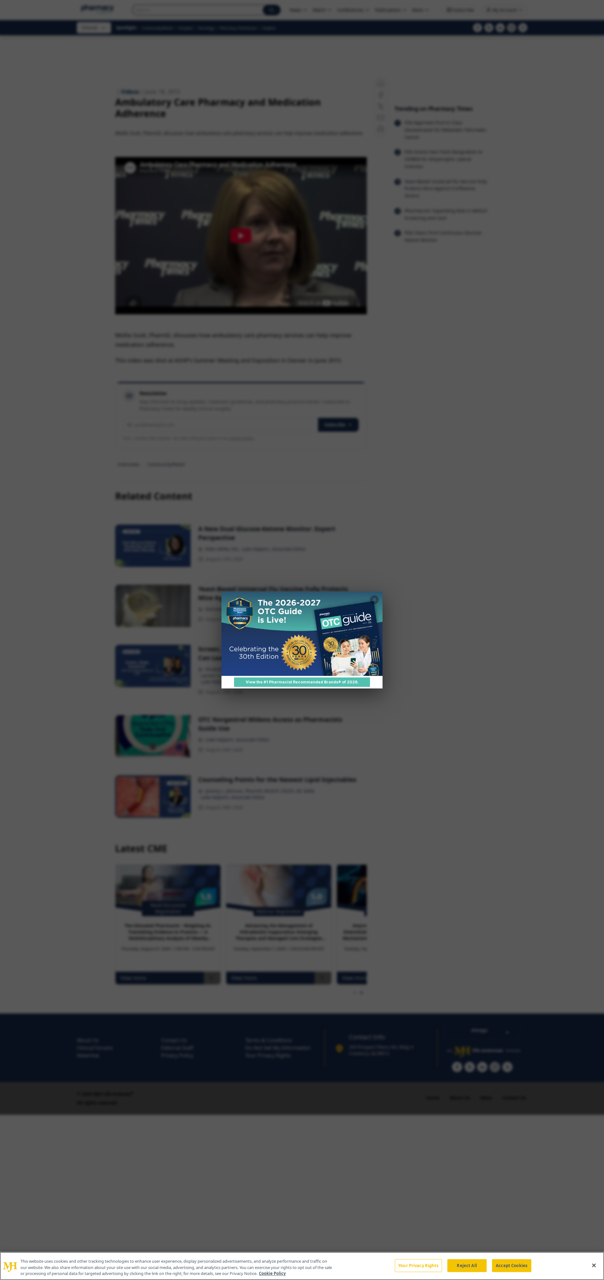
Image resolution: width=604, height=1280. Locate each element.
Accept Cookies (511, 1265)
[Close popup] (374, 599)
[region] (302, 1266)
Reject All (467, 1265)
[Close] (594, 1265)
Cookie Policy (272, 1273)
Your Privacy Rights (418, 1265)
